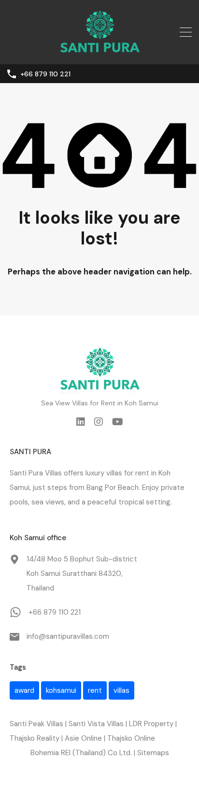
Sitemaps (153, 753)
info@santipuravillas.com (68, 636)
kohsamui (61, 690)
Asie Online (83, 738)
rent (142, 473)
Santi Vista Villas (96, 724)
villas (121, 690)
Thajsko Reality (34, 738)
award (24, 690)
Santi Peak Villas (36, 724)
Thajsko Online (131, 738)
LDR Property (151, 724)
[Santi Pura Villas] (99, 52)
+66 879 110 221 (45, 74)
